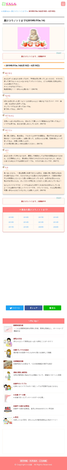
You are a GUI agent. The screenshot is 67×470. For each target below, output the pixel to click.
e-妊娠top (5, 11)
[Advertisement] (33, 248)
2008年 (55, 227)
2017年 (41, 217)
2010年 (26, 227)
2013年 (41, 222)
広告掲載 (43, 460)
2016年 (55, 217)
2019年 (11, 217)
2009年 (41, 227)
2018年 (26, 217)
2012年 (55, 222)
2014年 (26, 222)
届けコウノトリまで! (19, 11)
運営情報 (24, 460)
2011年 (11, 227)
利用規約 (33, 460)
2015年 (11, 222)
